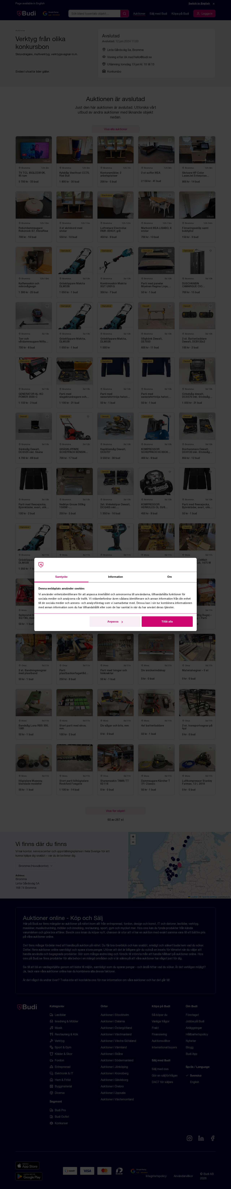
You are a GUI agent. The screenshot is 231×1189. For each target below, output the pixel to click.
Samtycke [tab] (61, 576)
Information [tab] (115, 576)
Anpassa (112, 621)
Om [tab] (169, 576)
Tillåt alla (167, 621)
